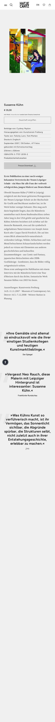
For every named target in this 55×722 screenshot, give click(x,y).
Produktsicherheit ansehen (15, 158)
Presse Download (25, 165)
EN (37, 5)
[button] (5, 362)
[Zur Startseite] (24, 5)
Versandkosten (15, 114)
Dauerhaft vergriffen (27, 120)
